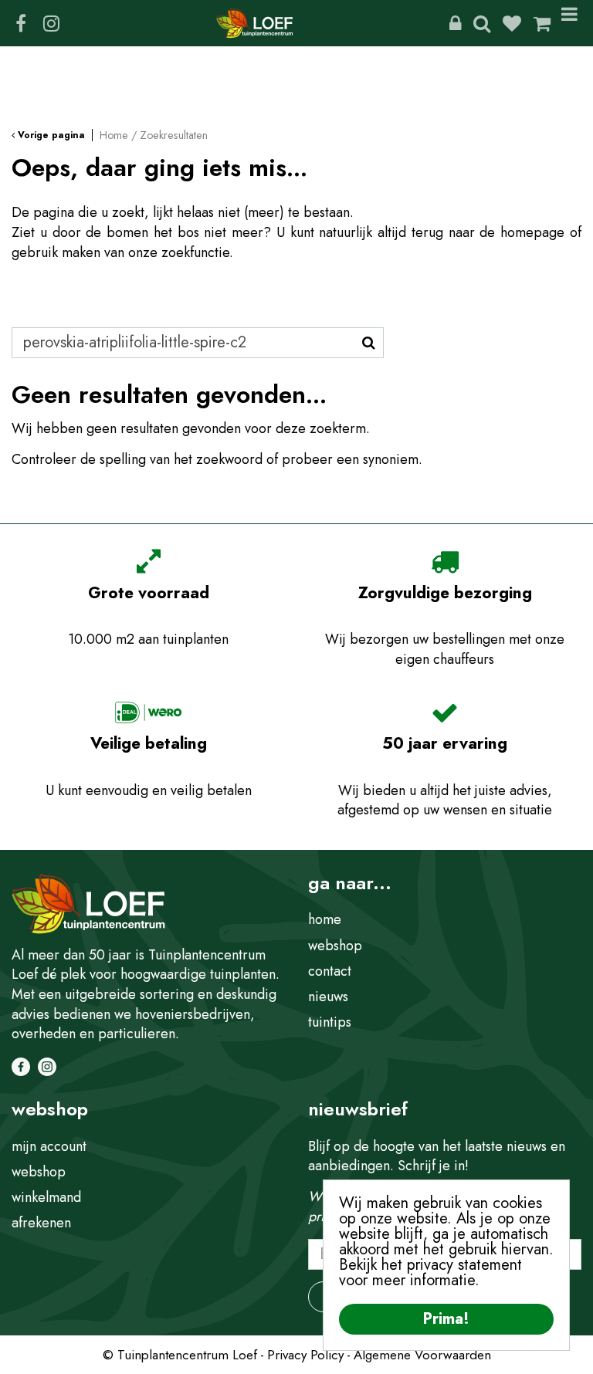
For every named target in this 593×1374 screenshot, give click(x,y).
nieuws (328, 997)
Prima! (446, 1319)
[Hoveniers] (455, 23)
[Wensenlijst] (512, 23)
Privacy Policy (305, 1354)
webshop (335, 946)
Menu (572, 23)
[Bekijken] (542, 23)
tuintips (329, 1022)
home (324, 919)
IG (51, 23)
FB (21, 23)
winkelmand (46, 1197)
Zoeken (482, 23)
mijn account (49, 1146)
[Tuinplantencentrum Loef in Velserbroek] (254, 23)
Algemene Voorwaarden (422, 1354)
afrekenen (41, 1223)
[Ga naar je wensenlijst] (518, 23)
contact (329, 971)
